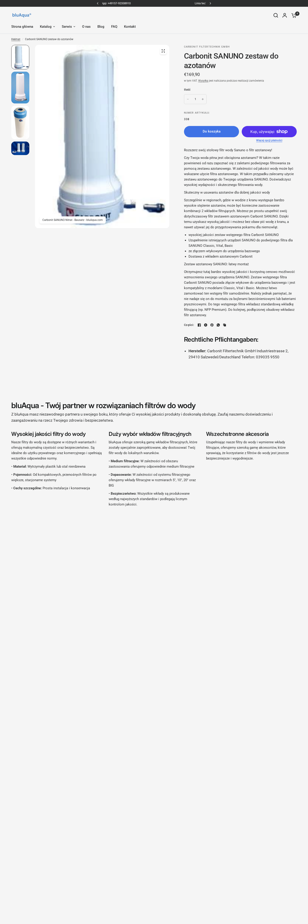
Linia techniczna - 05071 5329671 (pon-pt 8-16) (154, 3)
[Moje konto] (284, 15)
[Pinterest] (212, 325)
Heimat (15, 39)
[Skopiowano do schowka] (224, 325)
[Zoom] (163, 51)
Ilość (187, 89)
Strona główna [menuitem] (22, 27)
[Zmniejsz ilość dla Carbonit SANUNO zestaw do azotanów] (187, 99)
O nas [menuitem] (86, 27)
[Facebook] (199, 325)
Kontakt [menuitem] (130, 27)
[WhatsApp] (218, 325)
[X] (205, 325)
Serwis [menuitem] (67, 27)
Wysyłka (203, 80)
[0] (293, 15)
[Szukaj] (275, 15)
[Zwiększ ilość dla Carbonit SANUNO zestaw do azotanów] (202, 99)
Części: (189, 324)
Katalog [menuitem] (46, 27)
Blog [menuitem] (100, 27)
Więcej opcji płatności (269, 140)
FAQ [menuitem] (114, 27)
